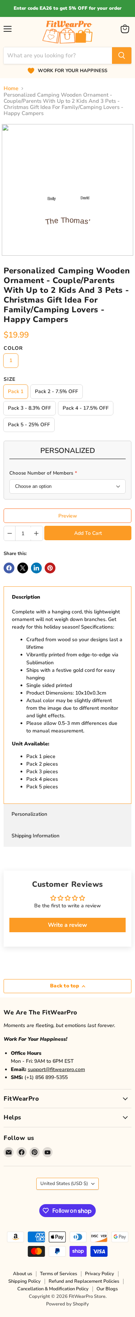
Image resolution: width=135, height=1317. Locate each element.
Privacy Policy (99, 1273)
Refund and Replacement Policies (84, 1281)
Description (26, 597)
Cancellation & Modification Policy (53, 1289)
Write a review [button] (67, 925)
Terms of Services (58, 1273)
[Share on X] (22, 568)
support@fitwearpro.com (56, 1069)
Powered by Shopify (67, 1304)
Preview (67, 515)
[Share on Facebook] (9, 568)
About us (22, 1273)
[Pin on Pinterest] (50, 568)
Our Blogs (107, 1289)
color (13, 348)
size (9, 379)
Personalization (29, 814)
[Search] (121, 55)
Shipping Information (35, 835)
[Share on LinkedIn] (36, 568)
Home (11, 88)
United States (64, 1183)
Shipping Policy (24, 1281)
